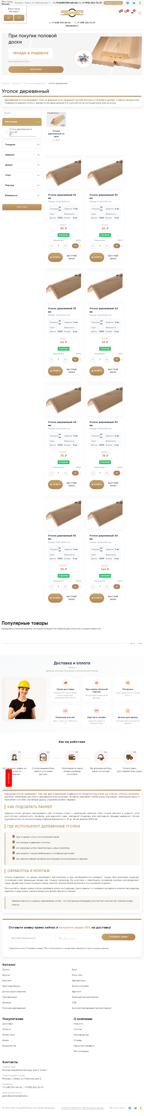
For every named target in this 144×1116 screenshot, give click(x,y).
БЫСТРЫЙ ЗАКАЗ (72, 257)
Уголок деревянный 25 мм (62, 197)
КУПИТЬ (57, 257)
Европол (76, 992)
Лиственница (9, 997)
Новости (78, 1024)
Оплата (6, 1029)
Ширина (9, 155)
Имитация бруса (11, 986)
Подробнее (36, 69)
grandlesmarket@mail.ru (15, 1096)
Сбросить (22, 207)
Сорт (8, 175)
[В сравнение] (76, 161)
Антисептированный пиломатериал (91, 1008)
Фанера (6, 1003)
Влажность (11, 195)
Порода (9, 185)
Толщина (10, 145)
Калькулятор (9, 1046)
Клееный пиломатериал (85, 997)
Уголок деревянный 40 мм (103, 310)
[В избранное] (80, 162)
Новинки (9, 778)
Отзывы (78, 1040)
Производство (81, 1035)
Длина (8, 165)
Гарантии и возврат (84, 1046)
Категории (11, 122)
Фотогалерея (81, 1051)
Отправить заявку (118, 937)
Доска (5, 970)
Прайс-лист (8, 1035)
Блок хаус (77, 975)
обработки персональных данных (92, 948)
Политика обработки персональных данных (82, 1108)
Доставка (7, 1024)
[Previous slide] (139, 643)
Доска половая (80, 986)
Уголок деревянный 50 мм (103, 424)
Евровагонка (79, 981)
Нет (19, 18)
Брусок (6, 975)
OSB (74, 1003)
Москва (6, 4)
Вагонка (6, 981)
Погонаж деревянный (14, 1008)
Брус (74, 970)
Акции (5, 1040)
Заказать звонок (113, 3)
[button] (126, 13)
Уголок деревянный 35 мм (62, 310)
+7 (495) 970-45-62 (66, 3)
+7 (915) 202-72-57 (92, 3)
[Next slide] (133, 643)
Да (8, 18)
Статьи (78, 1029)
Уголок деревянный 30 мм (103, 197)
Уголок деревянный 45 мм (62, 424)
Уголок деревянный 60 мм (103, 537)
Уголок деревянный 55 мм (62, 537)
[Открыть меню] (139, 13)
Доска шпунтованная (14, 992)
